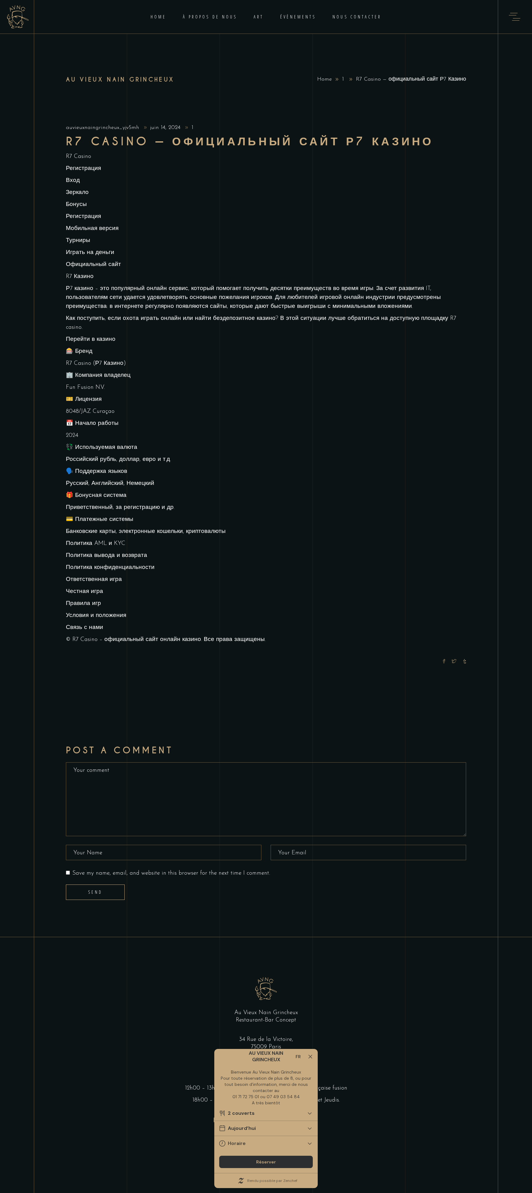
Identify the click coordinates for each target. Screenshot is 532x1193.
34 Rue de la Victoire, (266, 1039)
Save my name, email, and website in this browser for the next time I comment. (171, 873)
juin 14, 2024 (166, 128)
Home (324, 79)
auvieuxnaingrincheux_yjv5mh (103, 128)
